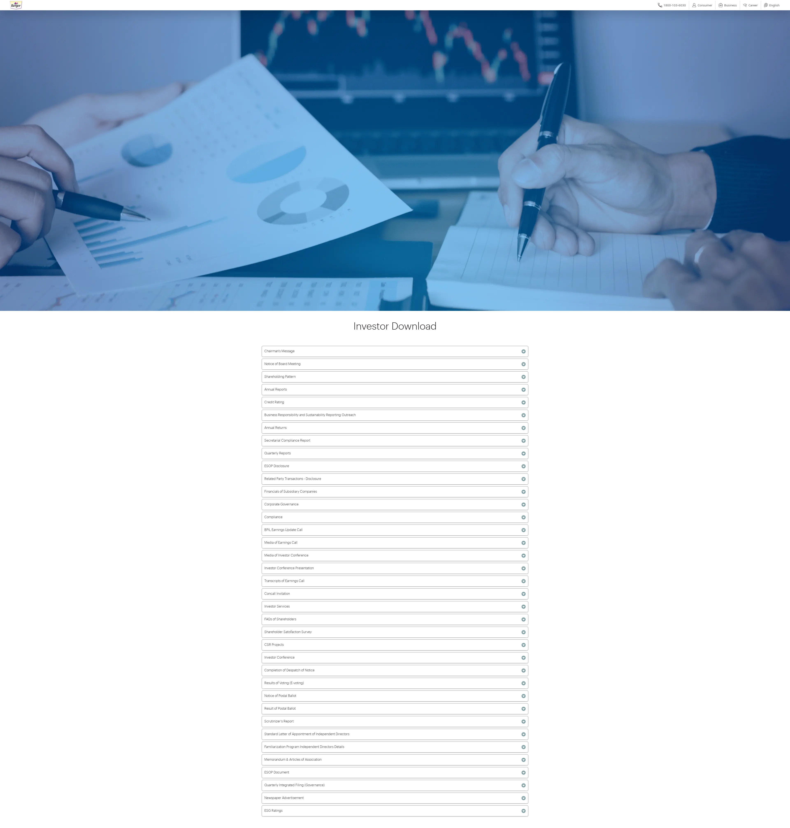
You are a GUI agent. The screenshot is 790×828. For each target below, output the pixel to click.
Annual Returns (275, 427)
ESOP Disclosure (276, 466)
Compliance (273, 517)
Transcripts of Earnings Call (284, 581)
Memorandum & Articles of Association (293, 759)
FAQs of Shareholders (280, 619)
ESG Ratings (273, 810)
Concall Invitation (277, 593)
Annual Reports (275, 389)
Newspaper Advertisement (284, 798)
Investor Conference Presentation (289, 568)
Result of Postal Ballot (280, 708)
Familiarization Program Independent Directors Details (304, 747)
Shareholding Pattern (280, 376)
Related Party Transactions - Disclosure (292, 478)
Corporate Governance (281, 504)
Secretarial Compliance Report (287, 440)
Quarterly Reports (277, 453)
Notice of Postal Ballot (280, 695)
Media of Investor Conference (286, 555)
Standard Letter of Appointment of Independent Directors (306, 734)
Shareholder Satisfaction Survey (288, 632)
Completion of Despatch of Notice (289, 670)
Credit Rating (274, 402)
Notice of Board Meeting (282, 364)
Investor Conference (279, 657)
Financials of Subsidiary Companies (290, 491)
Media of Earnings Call (280, 542)
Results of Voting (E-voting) (284, 683)
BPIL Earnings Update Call (283, 530)
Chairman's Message (279, 351)
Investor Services (277, 606)
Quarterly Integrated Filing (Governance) (294, 785)
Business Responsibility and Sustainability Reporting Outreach (310, 415)
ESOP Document (276, 772)
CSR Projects (274, 644)
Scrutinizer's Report (279, 721)
